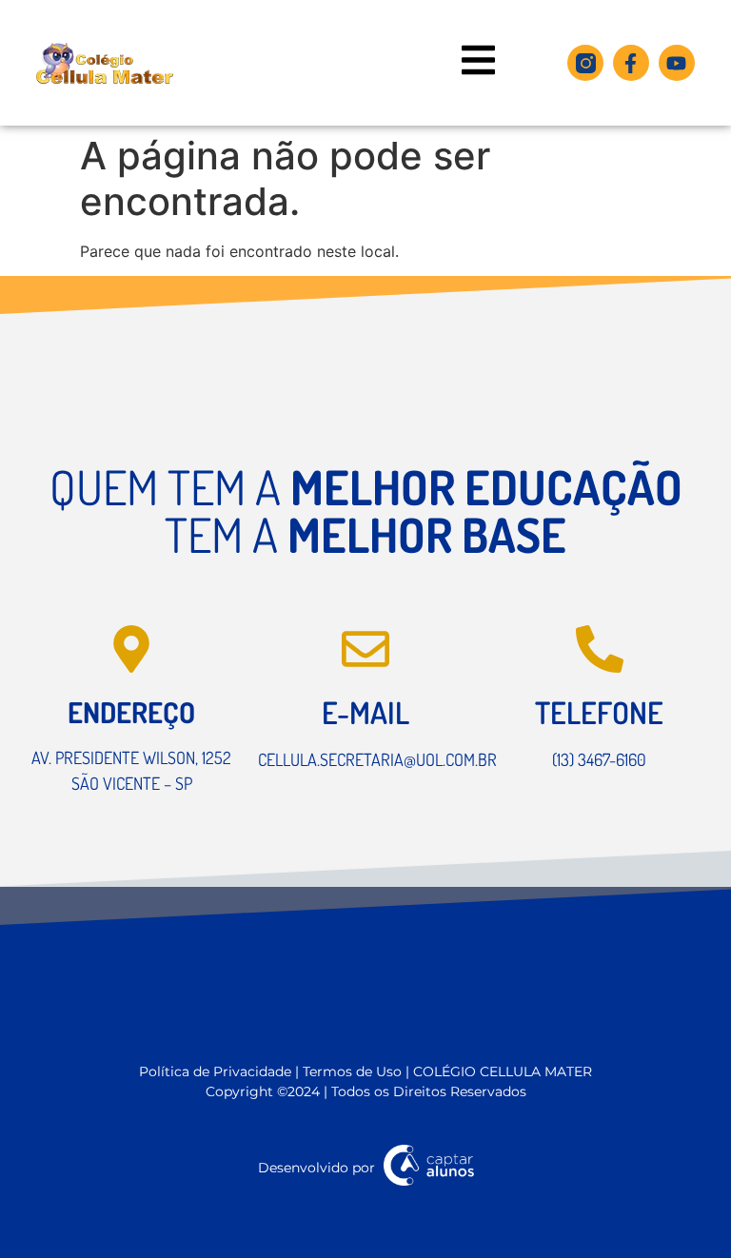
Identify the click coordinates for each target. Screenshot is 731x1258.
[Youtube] (677, 63)
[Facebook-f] (631, 63)
